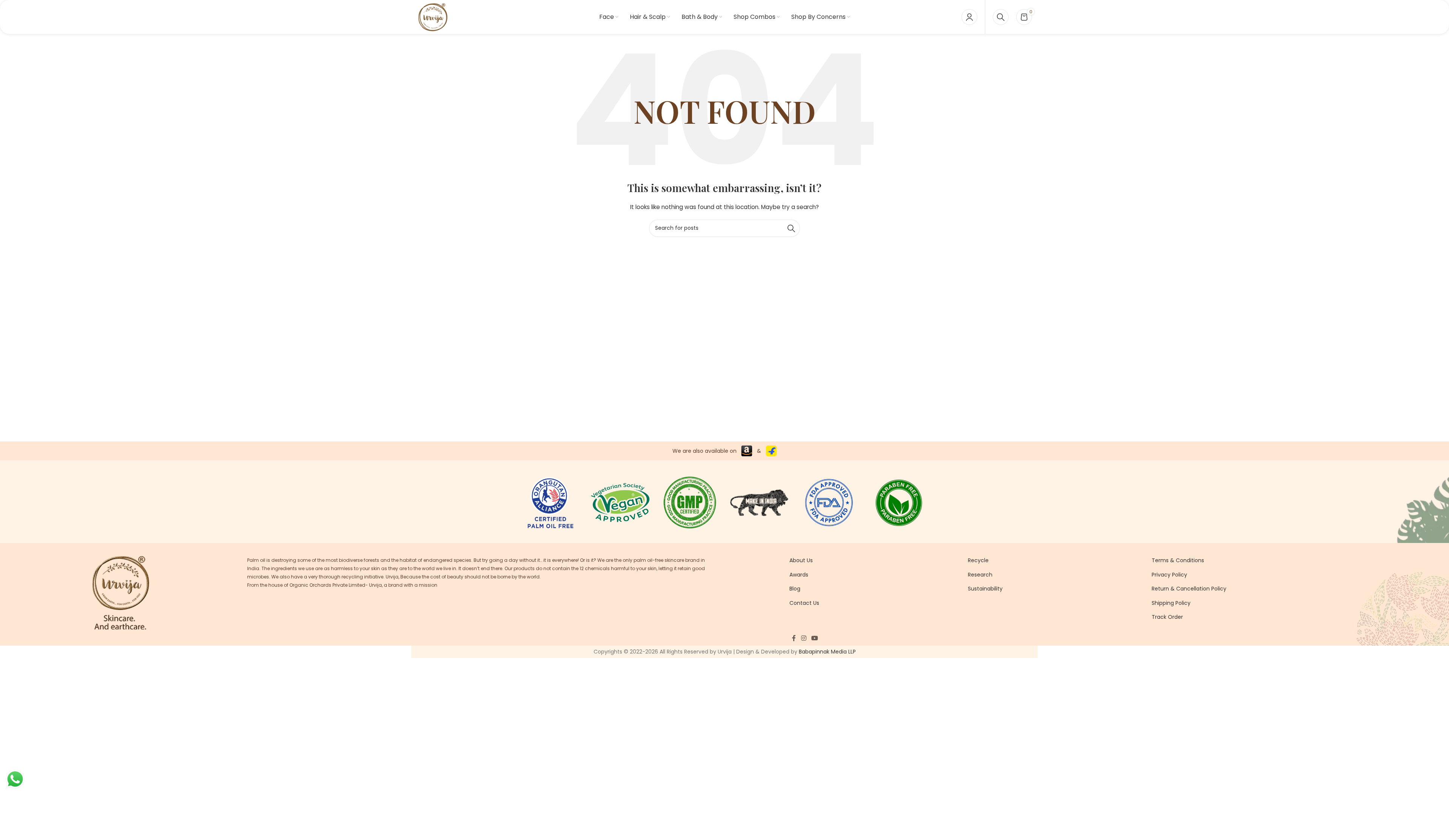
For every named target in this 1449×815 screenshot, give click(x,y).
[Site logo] (432, 16)
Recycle (978, 560)
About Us (801, 560)
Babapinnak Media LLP (827, 651)
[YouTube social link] (815, 638)
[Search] (1000, 17)
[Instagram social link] (803, 638)
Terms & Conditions (1178, 560)
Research (980, 574)
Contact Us (804, 603)
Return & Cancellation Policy (1189, 588)
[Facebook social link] (793, 638)
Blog (794, 588)
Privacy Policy (1169, 574)
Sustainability (985, 588)
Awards (798, 574)
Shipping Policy (1171, 603)
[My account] (969, 17)
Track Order (1167, 617)
